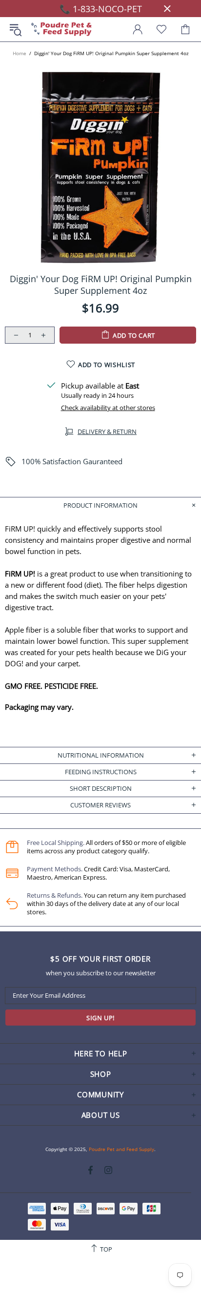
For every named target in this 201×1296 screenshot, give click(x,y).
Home (19, 53)
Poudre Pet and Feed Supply (61, 29)
